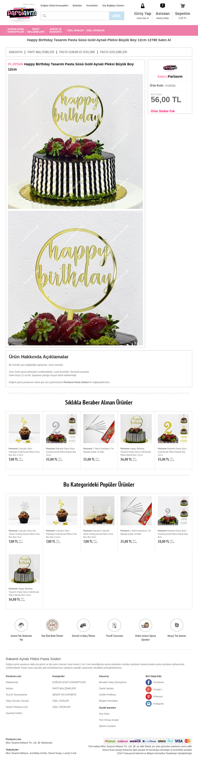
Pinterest (158, 696)
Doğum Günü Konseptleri (54, 5)
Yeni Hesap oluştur (109, 720)
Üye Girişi (104, 713)
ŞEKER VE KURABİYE (56, 30)
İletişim (9, 688)
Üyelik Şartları (106, 688)
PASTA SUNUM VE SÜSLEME (77, 52)
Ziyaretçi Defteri (14, 713)
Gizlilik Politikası (107, 694)
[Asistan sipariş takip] (162, 1)
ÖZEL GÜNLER (75, 30)
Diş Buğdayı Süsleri (113, 5)
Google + (158, 689)
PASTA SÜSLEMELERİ (113, 52)
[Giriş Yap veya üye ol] (142, 1)
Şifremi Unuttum (107, 726)
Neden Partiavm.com (17, 707)
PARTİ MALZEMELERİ (35, 30)
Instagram (158, 703)
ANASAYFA (15, 52)
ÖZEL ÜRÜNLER (95, 30)
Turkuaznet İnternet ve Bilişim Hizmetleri (144, 753)
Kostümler (92, 5)
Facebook (158, 682)
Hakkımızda (12, 682)
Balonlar (77, 5)
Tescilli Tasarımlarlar (16, 694)
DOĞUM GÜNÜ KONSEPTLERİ (16, 30)
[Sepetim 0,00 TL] (182, 1)
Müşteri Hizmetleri (108, 701)
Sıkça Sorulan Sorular (17, 701)
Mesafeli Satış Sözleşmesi (112, 682)
